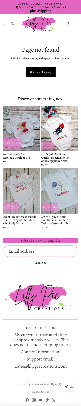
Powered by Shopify (52, 384)
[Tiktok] (47, 400)
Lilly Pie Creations (34, 384)
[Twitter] (53, 400)
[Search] (12, 23)
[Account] (68, 23)
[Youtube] (40, 400)
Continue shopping (40, 72)
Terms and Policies (40, 391)
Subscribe (40, 263)
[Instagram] (34, 400)
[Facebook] (27, 400)
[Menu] (4, 23)
